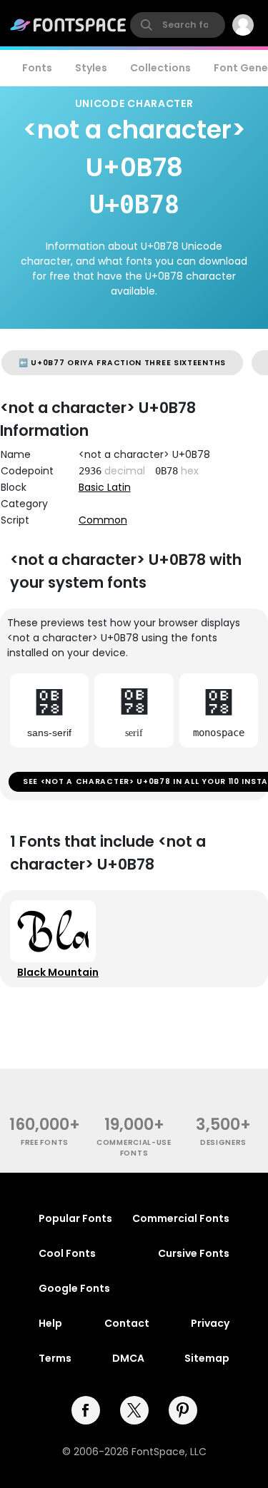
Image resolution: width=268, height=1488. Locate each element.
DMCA (128, 1358)
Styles (91, 68)
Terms (55, 1358)
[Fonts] (68, 25)
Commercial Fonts (180, 1218)
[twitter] (134, 1410)
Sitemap (206, 1358)
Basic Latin (105, 487)
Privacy (210, 1323)
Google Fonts (74, 1288)
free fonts (45, 1142)
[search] (177, 25)
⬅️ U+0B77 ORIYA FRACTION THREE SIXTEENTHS (122, 362)
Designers (223, 1142)
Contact (126, 1323)
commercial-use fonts (134, 1147)
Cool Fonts (67, 1253)
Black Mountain (58, 972)
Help (50, 1323)
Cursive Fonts (193, 1253)
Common (103, 520)
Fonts (37, 68)
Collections (160, 68)
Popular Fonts (75, 1218)
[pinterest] (183, 1410)
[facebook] (85, 1410)
